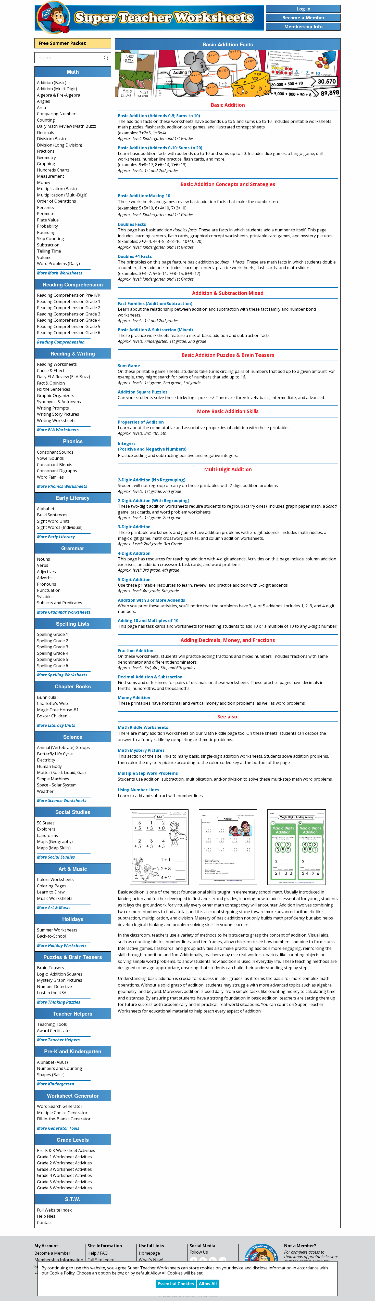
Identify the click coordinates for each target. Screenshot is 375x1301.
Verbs (42, 565)
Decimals (45, 132)
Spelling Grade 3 (52, 647)
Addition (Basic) (51, 82)
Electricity (46, 760)
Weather (45, 791)
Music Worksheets (54, 898)
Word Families (50, 477)
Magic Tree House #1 (58, 710)
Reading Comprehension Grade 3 (68, 314)
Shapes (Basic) (51, 1074)
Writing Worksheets (56, 420)
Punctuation (48, 590)
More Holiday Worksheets (62, 945)
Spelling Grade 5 (52, 659)
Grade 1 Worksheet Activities (64, 1157)
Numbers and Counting (59, 1068)
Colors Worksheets (55, 879)
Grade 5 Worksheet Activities (64, 1182)
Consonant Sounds (55, 452)
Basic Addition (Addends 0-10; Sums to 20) (160, 148)
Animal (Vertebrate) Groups (63, 747)
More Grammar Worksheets (64, 612)
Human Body (49, 766)
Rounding (46, 232)
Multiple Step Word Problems (148, 773)
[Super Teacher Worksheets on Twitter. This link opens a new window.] (203, 1260)
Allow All (208, 1283)
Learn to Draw (51, 892)
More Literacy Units (56, 725)
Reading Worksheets (57, 364)
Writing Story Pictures (58, 414)
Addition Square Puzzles (142, 392)
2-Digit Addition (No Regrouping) (151, 480)
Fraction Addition (135, 650)
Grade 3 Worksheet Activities (64, 1169)
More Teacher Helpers (58, 1040)
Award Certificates (54, 1030)
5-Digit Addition (134, 579)
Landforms (47, 835)
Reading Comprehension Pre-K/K (68, 295)
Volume (44, 257)
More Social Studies (56, 857)
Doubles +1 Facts (135, 256)
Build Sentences (52, 515)
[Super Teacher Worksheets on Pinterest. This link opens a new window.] (213, 1260)
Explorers (46, 829)
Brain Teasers (50, 967)
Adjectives (46, 571)
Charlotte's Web (52, 703)
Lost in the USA (51, 992)
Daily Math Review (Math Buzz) (66, 126)
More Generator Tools (58, 1128)
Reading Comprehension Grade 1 (68, 301)
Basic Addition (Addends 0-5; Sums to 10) (159, 116)
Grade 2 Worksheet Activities (64, 1163)
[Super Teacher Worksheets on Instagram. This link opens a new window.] (222, 1260)
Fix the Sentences (53, 389)
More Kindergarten (55, 1084)
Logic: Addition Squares (59, 974)
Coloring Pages (51, 886)
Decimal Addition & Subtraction (150, 677)
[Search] (106, 57)
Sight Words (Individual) (59, 527)
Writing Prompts (53, 408)
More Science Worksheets (61, 800)
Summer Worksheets (57, 930)
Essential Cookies (176, 1283)
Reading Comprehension (61, 342)
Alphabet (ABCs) (52, 1062)
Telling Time (49, 251)
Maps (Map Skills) (54, 848)
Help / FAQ (98, 1253)
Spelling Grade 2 (52, 640)
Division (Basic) (51, 138)
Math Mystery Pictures (141, 750)
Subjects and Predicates (59, 603)
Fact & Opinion (51, 383)
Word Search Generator (59, 1106)
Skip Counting (50, 238)
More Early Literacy (56, 537)
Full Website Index (54, 1210)
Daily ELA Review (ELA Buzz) (63, 376)
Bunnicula (46, 697)
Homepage (149, 1253)
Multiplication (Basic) (57, 188)
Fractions (46, 151)
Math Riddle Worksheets (143, 727)
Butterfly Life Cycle (55, 754)
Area (41, 107)
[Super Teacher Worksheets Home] (149, 17)
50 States (46, 823)
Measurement (50, 176)
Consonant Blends (54, 464)
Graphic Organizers (55, 395)
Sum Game (129, 366)
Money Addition (134, 697)
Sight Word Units (53, 521)
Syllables (45, 596)
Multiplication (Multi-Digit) (62, 195)
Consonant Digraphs (57, 471)
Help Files (46, 1216)
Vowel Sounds (50, 458)
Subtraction (48, 245)
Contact (44, 1222)
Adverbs (45, 578)
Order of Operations (56, 201)
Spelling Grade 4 (52, 653)
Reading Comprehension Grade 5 (68, 326)
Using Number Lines (138, 790)
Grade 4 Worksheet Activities (64, 1175)
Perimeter (46, 213)
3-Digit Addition (134, 527)
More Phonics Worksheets (62, 486)
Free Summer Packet (62, 43)
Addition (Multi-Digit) (57, 88)
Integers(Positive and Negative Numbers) (152, 446)
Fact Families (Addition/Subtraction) (155, 303)
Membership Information (58, 1260)
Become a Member (52, 1253)
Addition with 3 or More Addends (151, 600)
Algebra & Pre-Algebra (58, 95)
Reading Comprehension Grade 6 (68, 332)
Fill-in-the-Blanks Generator (64, 1119)
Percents (45, 207)
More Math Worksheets (59, 273)
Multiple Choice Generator (62, 1112)
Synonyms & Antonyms (59, 401)
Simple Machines (53, 779)
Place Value (48, 220)
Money (43, 182)
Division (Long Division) (59, 145)
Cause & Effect (50, 370)
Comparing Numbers (57, 113)
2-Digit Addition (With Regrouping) (153, 500)
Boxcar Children (52, 716)
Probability (47, 226)
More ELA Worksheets (58, 429)
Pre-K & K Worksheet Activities (66, 1150)
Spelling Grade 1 (52, 634)
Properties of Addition (141, 422)
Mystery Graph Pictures (59, 980)
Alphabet (45, 508)
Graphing (46, 163)
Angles (43, 101)
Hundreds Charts (53, 170)
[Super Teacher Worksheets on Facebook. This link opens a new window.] (193, 1260)
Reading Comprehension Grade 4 (68, 320)
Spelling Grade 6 (52, 665)
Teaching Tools (52, 1024)
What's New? (151, 1260)
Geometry (46, 157)
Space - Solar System (57, 785)
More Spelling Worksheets (62, 675)
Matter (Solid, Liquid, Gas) (61, 772)
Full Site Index (101, 1260)
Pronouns (46, 584)
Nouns (43, 559)
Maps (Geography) (55, 841)
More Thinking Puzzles (58, 1002)
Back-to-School (51, 936)
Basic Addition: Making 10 (144, 196)
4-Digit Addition (134, 553)
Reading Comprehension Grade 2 (68, 307)
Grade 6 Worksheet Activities (64, 1188)
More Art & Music (53, 907)
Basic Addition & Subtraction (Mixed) (155, 330)
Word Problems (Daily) (58, 263)
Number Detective (54, 986)
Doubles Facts (132, 224)
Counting (46, 120)
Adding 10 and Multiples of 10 (148, 620)
